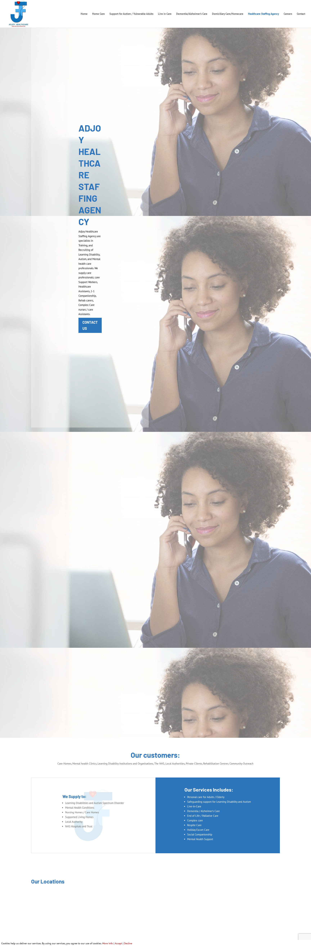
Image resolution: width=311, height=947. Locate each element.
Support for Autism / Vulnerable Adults (131, 14)
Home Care (98, 14)
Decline (128, 943)
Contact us (90, 325)
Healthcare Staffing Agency (263, 14)
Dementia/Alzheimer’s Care (191, 14)
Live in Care (165, 14)
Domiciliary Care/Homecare (227, 14)
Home (84, 14)
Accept (118, 943)
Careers (288, 14)
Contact (301, 14)
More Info (107, 943)
